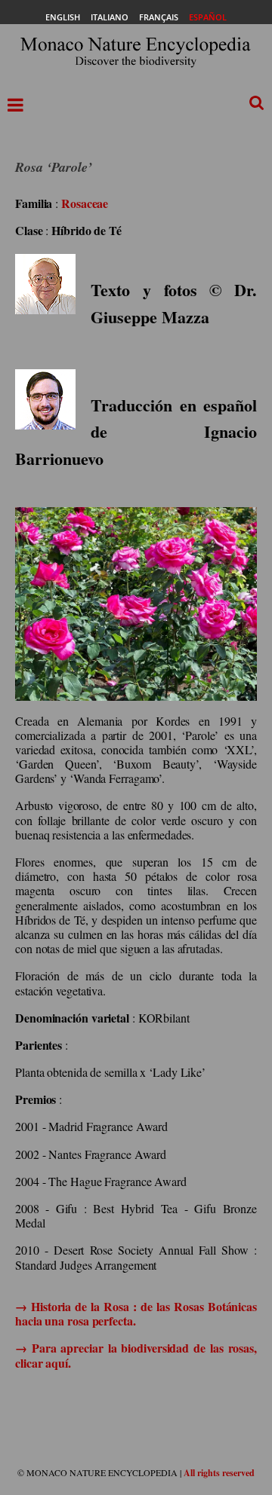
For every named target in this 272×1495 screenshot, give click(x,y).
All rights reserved (219, 1472)
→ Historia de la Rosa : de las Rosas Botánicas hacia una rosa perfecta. (136, 1313)
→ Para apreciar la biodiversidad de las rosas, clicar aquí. (136, 1355)
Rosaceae (84, 203)
